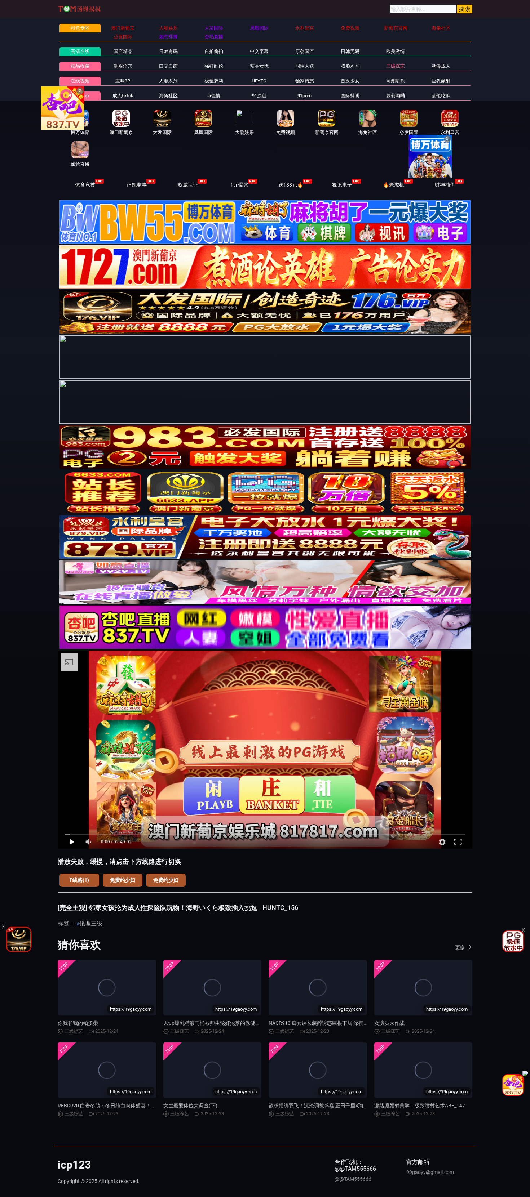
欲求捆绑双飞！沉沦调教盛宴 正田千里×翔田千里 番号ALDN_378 (341, 1105)
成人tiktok (122, 95)
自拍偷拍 (213, 51)
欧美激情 (395, 51)
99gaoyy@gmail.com (430, 1172)
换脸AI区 (350, 66)
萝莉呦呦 (395, 95)
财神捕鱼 (445, 185)
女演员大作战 (389, 1023)
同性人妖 (304, 66)
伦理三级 (90, 923)
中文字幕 (259, 51)
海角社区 (168, 95)
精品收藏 (80, 66)
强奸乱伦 (213, 66)
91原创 (259, 95)
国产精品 (123, 51)
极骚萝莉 (213, 81)
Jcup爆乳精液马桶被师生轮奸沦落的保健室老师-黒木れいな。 (232, 1023)
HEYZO (259, 81)
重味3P (122, 81)
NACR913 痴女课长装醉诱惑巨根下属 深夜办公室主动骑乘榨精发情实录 (349, 1023)
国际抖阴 (350, 95)
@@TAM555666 (353, 1179)
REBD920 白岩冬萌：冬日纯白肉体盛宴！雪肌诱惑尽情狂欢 (124, 1105)
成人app (80, 95)
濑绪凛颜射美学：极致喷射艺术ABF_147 (419, 1105)
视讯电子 (342, 185)
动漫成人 (441, 66)
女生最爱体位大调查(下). (191, 1105)
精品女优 (259, 66)
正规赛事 (137, 185)
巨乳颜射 (441, 81)
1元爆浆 (239, 185)
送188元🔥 (290, 185)
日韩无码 (350, 51)
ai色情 (213, 95)
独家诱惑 (304, 81)
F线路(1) (79, 880)
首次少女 (350, 81)
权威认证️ (188, 185)
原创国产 (304, 51)
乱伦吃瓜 (441, 95)
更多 (460, 947)
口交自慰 (168, 66)
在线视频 (80, 81)
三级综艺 (395, 66)
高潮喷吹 (395, 81)
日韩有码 (168, 51)
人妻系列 (168, 81)
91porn (304, 95)
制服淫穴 (123, 66)
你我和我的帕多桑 (78, 1023)
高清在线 (80, 51)
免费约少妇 (122, 880)
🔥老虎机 (393, 185)
